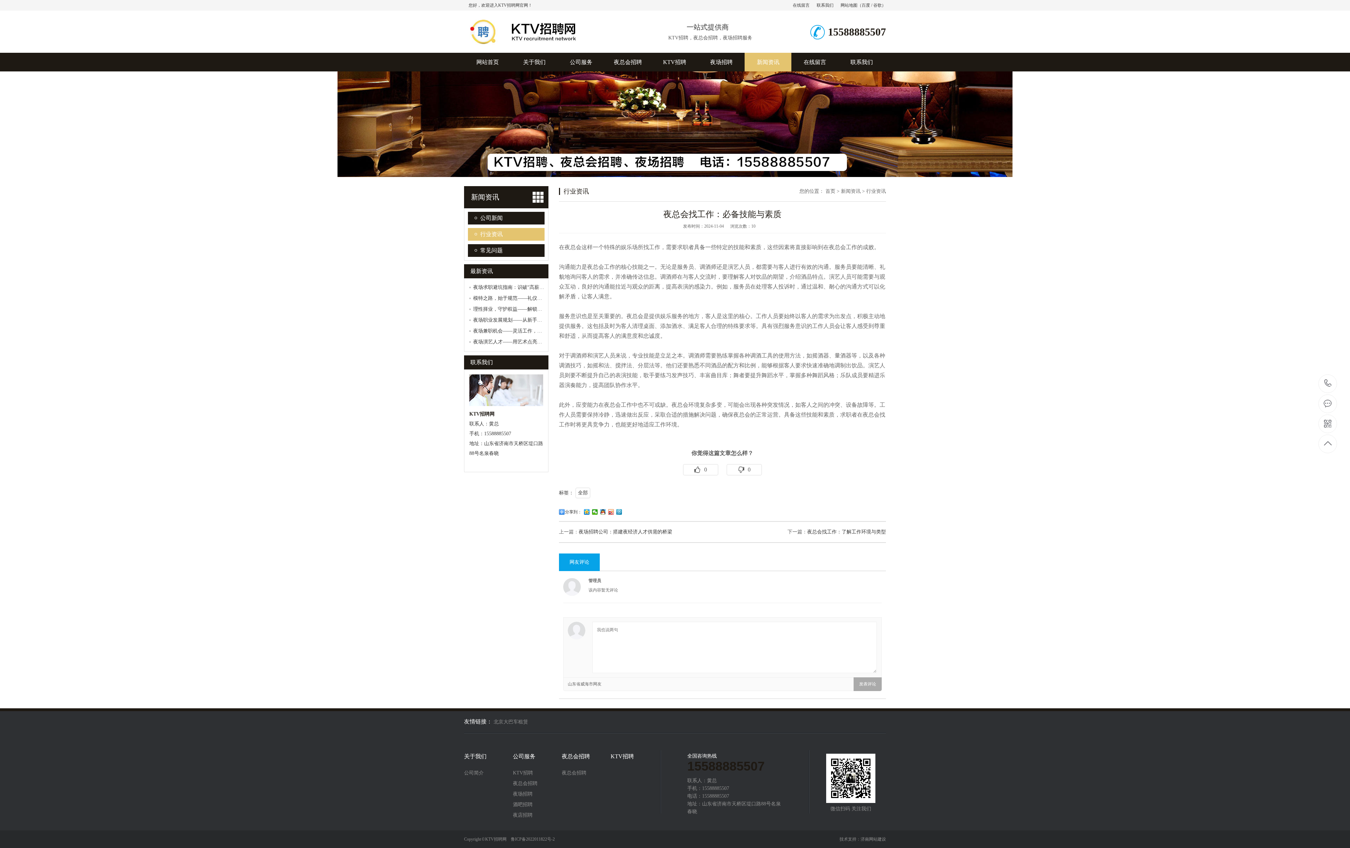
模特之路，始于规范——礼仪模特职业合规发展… (527, 298)
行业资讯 (491, 234)
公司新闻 (491, 218)
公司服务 (581, 62)
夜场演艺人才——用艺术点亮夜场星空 (515, 341)
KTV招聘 (674, 62)
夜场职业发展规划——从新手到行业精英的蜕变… (527, 320)
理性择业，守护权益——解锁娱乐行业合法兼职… (527, 309)
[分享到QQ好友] (603, 512)
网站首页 (487, 62)
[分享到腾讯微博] (619, 512)
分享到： (573, 512)
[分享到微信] (595, 512)
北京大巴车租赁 (511, 721)
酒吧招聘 (523, 804)
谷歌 (877, 5)
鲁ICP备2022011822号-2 (533, 839)
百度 (866, 5)
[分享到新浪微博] (611, 512)
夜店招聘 (523, 815)
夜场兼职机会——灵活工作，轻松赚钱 (515, 331)
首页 (830, 191)
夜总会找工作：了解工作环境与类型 (846, 531)
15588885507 (1328, 383)
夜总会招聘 (628, 62)
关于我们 (534, 62)
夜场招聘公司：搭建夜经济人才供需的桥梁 (625, 531)
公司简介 (474, 773)
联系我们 (825, 5)
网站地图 (849, 5)
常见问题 (491, 250)
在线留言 (801, 5)
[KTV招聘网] (543, 45)
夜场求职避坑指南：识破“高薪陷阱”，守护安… (524, 287)
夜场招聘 (721, 62)
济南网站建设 (873, 839)
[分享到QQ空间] (587, 512)
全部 (583, 492)
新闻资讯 (768, 62)
